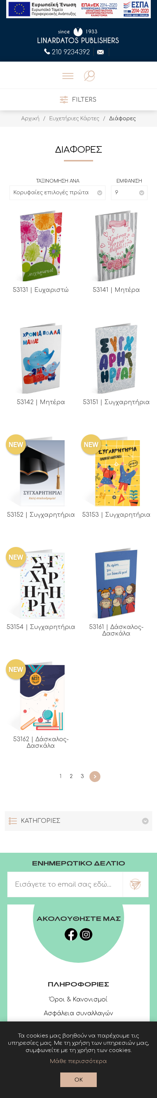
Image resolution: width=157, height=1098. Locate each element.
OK (78, 1080)
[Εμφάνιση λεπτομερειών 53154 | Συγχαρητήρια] (41, 582)
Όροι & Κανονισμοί (78, 999)
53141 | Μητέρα (116, 290)
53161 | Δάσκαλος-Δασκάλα (116, 630)
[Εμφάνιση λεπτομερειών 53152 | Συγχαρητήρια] (41, 470)
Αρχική (30, 118)
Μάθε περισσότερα (78, 1061)
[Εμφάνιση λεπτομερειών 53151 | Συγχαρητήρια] (116, 357)
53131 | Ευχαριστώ (41, 290)
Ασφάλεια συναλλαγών (78, 1013)
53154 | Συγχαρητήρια (41, 627)
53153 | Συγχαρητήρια (116, 515)
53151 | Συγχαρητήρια (116, 402)
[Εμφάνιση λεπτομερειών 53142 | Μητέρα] (41, 357)
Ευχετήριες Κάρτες (74, 118)
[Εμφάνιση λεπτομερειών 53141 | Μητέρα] (116, 245)
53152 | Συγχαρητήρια (41, 515)
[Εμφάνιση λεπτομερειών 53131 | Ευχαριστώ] (41, 245)
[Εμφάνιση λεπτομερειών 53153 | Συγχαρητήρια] (116, 470)
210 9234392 (71, 51)
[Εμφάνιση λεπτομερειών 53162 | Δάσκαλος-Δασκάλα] (41, 695)
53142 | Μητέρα (41, 402)
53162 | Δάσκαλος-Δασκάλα (41, 742)
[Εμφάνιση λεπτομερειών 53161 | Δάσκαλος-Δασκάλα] (116, 582)
